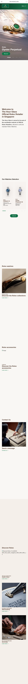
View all (14, 215)
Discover (6, 53)
